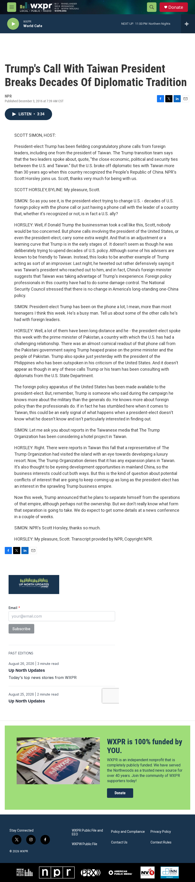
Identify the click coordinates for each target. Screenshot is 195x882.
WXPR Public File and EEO (87, 832)
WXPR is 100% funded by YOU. (144, 746)
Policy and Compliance (128, 831)
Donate (175, 7)
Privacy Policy (161, 831)
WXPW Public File (84, 844)
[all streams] (188, 23)
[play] (13, 24)
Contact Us (119, 842)
